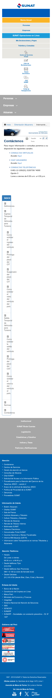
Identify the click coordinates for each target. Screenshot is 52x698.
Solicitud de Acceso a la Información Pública (21, 478)
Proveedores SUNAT (12, 495)
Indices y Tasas (26, 442)
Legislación (26, 431)
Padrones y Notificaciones (26, 448)
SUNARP (7, 611)
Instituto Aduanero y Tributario (15, 515)
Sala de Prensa (10, 512)
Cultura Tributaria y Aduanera (15, 518)
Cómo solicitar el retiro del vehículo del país (8, 298)
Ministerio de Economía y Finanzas (17, 597)
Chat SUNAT (9, 475)
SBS (6, 605)
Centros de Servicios (12, 467)
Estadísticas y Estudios (26, 437)
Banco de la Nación (11, 588)
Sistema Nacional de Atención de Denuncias (21, 602)
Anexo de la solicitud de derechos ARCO (20, 487)
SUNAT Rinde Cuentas (26, 426)
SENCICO (8, 608)
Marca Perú (8, 594)
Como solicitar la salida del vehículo (8, 345)
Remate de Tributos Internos (15, 523)
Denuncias (8, 492)
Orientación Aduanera (23, 124)
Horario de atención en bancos (15, 470)
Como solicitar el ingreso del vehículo (8, 240)
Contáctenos (9, 464)
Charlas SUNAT (10, 509)
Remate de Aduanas (12, 521)
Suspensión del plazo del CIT (8, 276)
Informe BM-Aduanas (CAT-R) (15, 537)
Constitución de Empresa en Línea (17, 591)
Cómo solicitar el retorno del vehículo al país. (8, 385)
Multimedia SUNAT (11, 526)
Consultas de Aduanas (12, 473)
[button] (26, 98)
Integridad (8, 600)
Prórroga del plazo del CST (8, 364)
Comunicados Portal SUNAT (15, 532)
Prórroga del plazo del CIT (8, 259)
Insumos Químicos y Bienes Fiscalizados (20, 535)
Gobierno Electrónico (12, 529)
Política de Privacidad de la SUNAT (17, 489)
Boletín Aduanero (10, 506)
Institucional (26, 421)
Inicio (8, 124)
